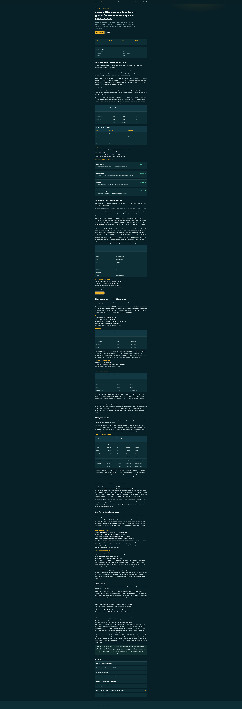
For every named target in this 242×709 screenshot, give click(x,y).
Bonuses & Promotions (102, 51)
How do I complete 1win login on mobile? (106, 667)
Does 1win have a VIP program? (103, 694)
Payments (134, 1)
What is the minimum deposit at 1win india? (106, 676)
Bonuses (120, 1)
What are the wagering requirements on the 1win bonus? (110, 690)
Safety (138, 1)
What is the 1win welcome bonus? (104, 663)
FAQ (146, 1)
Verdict (143, 1)
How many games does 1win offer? (104, 685)
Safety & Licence (126, 53)
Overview (125, 1)
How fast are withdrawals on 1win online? (106, 681)
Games (129, 1)
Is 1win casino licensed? (102, 672)
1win (99, 1)
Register (99, 32)
